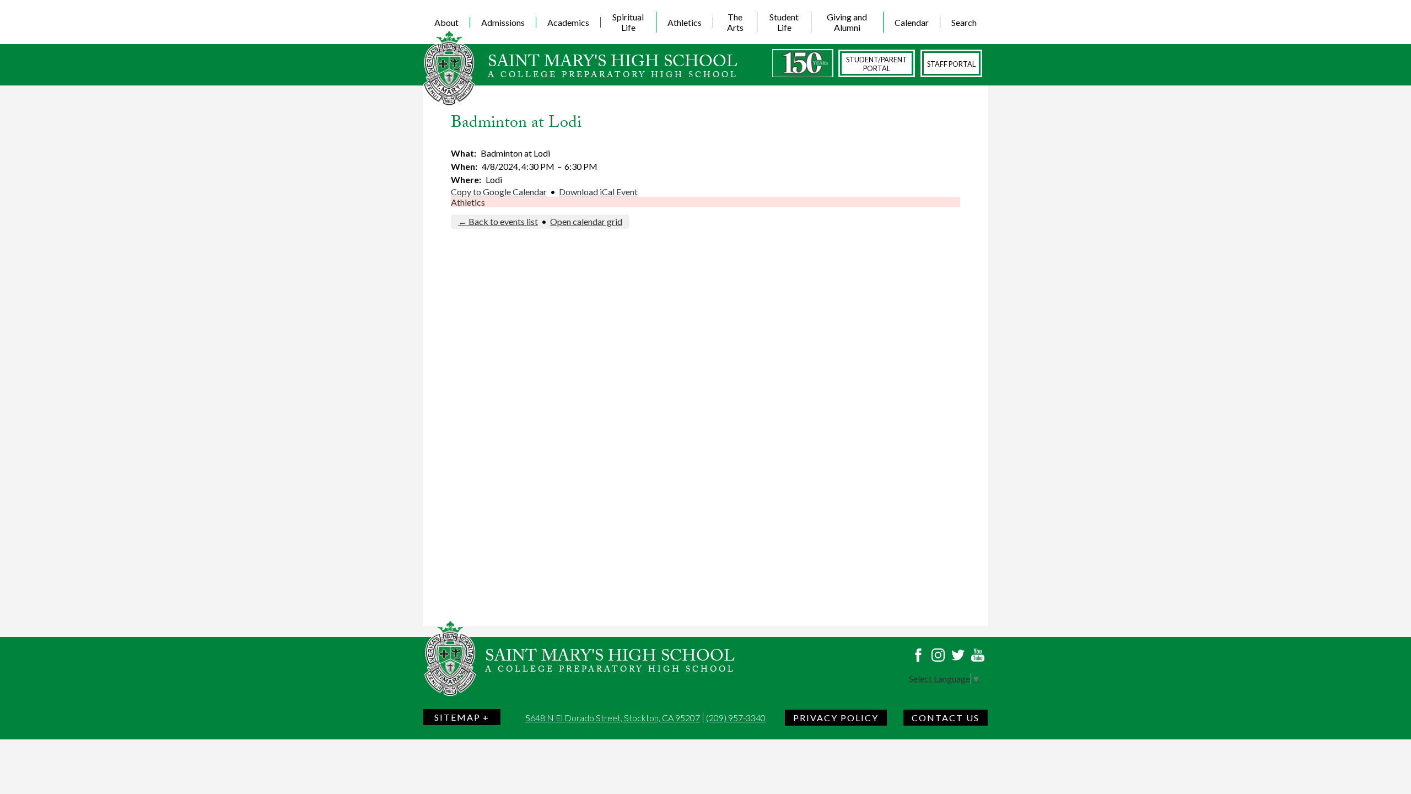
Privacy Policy (836, 717)
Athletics (468, 202)
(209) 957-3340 (736, 717)
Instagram (938, 655)
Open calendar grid (586, 221)
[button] (446, 22)
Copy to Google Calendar (499, 191)
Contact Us (945, 717)
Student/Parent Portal (876, 64)
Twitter (958, 655)
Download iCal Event (598, 191)
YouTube (977, 655)
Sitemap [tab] (457, 717)
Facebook (918, 655)
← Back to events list (498, 221)
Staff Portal (951, 64)
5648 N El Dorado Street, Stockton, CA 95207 (612, 717)
